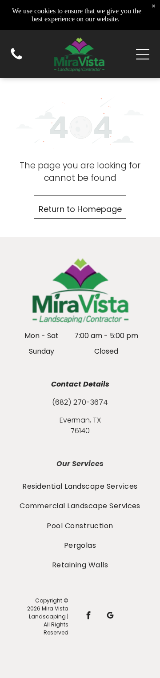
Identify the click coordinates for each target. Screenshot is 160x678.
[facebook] (89, 617)
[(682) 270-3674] (16, 59)
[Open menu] (142, 54)
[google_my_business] (110, 617)
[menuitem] (80, 486)
